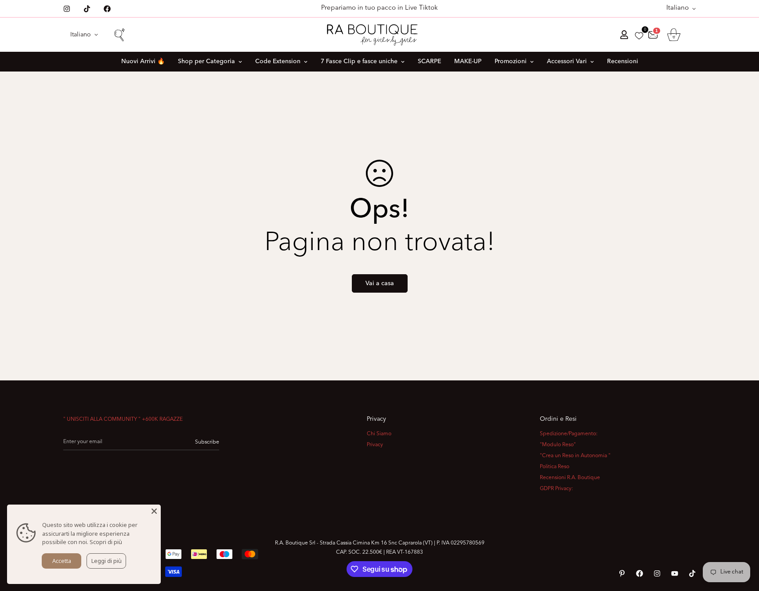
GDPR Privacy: (556, 488)
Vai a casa (379, 283)
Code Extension (277, 61)
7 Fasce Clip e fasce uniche (359, 61)
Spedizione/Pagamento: (569, 434)
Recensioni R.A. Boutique (570, 477)
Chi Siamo (379, 434)
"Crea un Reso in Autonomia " (575, 455)
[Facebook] (107, 8)
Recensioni (622, 61)
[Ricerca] (119, 34)
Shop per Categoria (206, 61)
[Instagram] (66, 8)
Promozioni (511, 61)
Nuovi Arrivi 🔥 (143, 61)
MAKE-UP (467, 61)
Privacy (375, 445)
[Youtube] (674, 573)
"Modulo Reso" (558, 445)
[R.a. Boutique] (380, 35)
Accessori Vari (567, 61)
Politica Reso (554, 466)
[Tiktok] (86, 8)
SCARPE (429, 61)
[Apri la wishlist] (639, 36)
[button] (673, 34)
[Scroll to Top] (742, 543)
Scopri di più (106, 542)
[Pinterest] (621, 573)
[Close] (154, 511)
